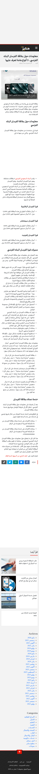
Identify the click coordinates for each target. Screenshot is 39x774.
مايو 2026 (31, 638)
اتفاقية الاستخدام (13, 762)
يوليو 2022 (31, 704)
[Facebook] (27, 462)
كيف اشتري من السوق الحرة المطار (16, 456)
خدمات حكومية (29, 738)
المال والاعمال (29, 735)
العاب (32, 733)
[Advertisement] (19, 22)
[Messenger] (21, 462)
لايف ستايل (30, 741)
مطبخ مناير (30, 743)
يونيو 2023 (31, 677)
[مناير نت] (24, 47)
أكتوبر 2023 (30, 667)
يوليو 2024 (31, 648)
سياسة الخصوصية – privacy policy (20, 765)
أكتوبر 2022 (30, 699)
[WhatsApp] (15, 462)
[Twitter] (9, 462)
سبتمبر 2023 (30, 669)
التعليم (32, 722)
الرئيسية (28, 762)
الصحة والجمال (29, 730)
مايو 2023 (31, 680)
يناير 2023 (31, 691)
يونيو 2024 (31, 651)
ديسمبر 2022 (30, 693)
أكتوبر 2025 (30, 643)
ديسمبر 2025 (30, 640)
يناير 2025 (31, 646)
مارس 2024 (30, 656)
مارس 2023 (30, 685)
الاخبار (32, 720)
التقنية (32, 725)
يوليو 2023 (31, 675)
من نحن (22, 762)
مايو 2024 (31, 654)
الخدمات (31, 728)
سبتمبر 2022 (30, 701)
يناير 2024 (31, 661)
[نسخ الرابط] (4, 462)
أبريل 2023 (31, 683)
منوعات (32, 746)
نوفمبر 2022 (30, 696)
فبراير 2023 (30, 688)
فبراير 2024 (30, 659)
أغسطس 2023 (29, 672)
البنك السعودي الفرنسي (23, 179)
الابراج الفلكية (29, 717)
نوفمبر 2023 (30, 664)
